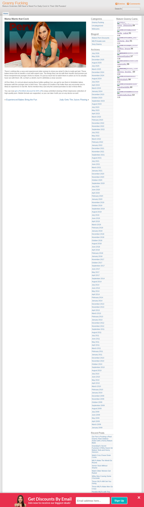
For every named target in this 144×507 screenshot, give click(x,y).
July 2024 (95, 82)
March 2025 (96, 69)
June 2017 (96, 269)
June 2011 (96, 339)
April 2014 (96, 294)
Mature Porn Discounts (100, 38)
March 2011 (96, 348)
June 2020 (96, 190)
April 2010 (96, 383)
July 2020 (95, 187)
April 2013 (96, 310)
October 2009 (97, 402)
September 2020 (98, 183)
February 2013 (97, 317)
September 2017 (98, 266)
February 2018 (97, 253)
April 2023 (96, 114)
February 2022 (97, 142)
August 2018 (97, 244)
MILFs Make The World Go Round (102, 462)
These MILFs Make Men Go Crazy (102, 488)
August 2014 (97, 282)
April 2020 (96, 193)
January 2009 (97, 428)
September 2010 (98, 367)
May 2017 (95, 272)
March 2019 (96, 225)
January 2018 (97, 256)
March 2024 (96, 88)
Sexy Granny (97, 44)
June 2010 (96, 377)
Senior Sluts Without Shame (99, 467)
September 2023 (98, 101)
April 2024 (96, 85)
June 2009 (96, 415)
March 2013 (96, 313)
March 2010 (96, 386)
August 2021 (97, 158)
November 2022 (98, 126)
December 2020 (98, 174)
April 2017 (96, 275)
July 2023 (95, 107)
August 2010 (97, 371)
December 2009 (98, 396)
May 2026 (95, 56)
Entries (121, 4)
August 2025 (97, 63)
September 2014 (98, 279)
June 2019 (96, 218)
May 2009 (95, 418)
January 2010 (97, 393)
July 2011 (95, 336)
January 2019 (97, 231)
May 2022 (95, 136)
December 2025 (98, 60)
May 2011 (95, 342)
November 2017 (98, 259)
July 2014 (95, 285)
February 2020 (97, 196)
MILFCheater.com (98, 41)
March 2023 (96, 117)
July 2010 (95, 374)
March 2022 (96, 139)
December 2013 (98, 304)
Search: (118, 9)
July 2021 (95, 161)
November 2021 (98, 152)
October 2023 (97, 98)
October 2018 (97, 240)
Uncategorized (97, 26)
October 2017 (97, 263)
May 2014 (95, 291)
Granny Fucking (15, 3)
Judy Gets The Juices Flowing (73, 100)
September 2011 (98, 329)
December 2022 (98, 123)
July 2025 (95, 66)
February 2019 (97, 228)
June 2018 (96, 247)
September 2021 (98, 155)
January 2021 (97, 171)
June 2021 (96, 164)
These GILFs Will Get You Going (101, 482)
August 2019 (97, 212)
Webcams (95, 29)
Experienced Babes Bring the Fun (21, 100)
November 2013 (98, 307)
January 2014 (97, 301)
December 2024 (98, 72)
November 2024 (98, 76)
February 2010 (97, 390)
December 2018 (98, 234)
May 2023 (95, 110)
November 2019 (98, 202)
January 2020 (97, 199)
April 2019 (96, 221)
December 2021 (98, 148)
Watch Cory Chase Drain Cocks (101, 456)
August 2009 (97, 409)
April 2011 (96, 345)
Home (5, 14)
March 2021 (96, 167)
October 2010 (97, 364)
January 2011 (97, 355)
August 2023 (97, 104)
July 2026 (95, 53)
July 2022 (95, 133)
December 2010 (98, 358)
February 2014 (97, 297)
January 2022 (97, 145)
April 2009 (96, 421)
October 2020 (97, 180)
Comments (135, 4)
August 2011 (96, 332)
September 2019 (98, 209)
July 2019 (95, 215)
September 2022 (98, 129)
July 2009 (95, 412)
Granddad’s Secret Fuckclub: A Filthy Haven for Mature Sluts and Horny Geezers (102, 449)
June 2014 (96, 288)
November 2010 (98, 361)
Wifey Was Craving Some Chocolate (101, 477)
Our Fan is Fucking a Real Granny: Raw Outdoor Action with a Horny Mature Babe (102, 440)
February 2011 (97, 351)
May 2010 (95, 380)
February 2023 (97, 120)
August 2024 (97, 79)
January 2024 (97, 91)
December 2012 (98, 323)
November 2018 (98, 237)
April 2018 (96, 250)
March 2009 (96, 424)
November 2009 (98, 399)
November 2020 (98, 177)
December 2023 (98, 94)
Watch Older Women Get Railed (101, 472)
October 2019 (97, 206)
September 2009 (98, 405)
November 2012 (98, 326)
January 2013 (97, 320)
